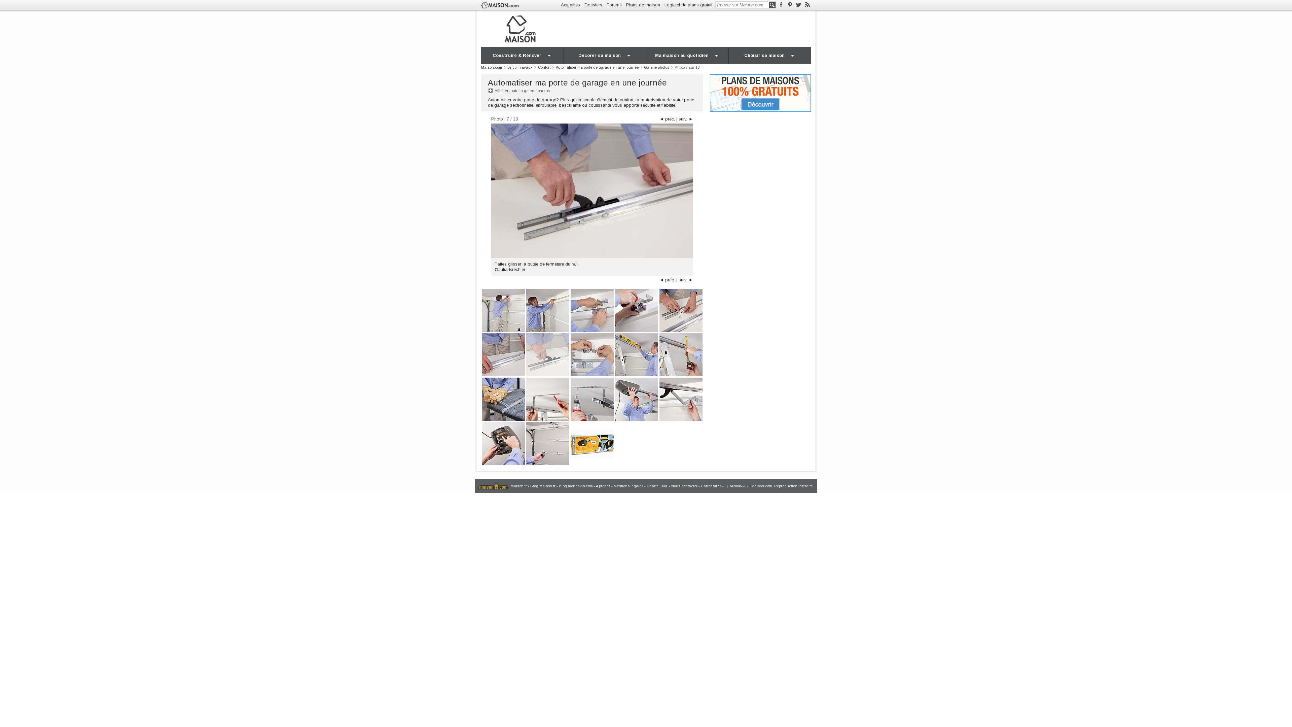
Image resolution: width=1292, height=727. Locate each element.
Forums (614, 4)
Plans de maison (643, 4)
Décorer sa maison (599, 55)
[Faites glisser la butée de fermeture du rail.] (547, 354)
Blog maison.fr (542, 486)
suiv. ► (686, 119)
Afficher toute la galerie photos (522, 91)
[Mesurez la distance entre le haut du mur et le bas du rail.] (681, 354)
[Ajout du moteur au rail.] (636, 398)
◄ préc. (667, 119)
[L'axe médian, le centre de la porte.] (547, 309)
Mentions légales (628, 486)
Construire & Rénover (517, 55)
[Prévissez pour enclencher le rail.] (592, 354)
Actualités (570, 4)
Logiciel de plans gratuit (688, 4)
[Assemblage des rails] (681, 309)
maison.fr (519, 486)
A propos (603, 486)
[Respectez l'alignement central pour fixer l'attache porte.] (592, 309)
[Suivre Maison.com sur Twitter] (798, 4)
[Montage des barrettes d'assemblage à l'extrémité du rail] (503, 354)
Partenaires (711, 486)
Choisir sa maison (764, 55)
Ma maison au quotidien (682, 55)
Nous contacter (684, 486)
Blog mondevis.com (576, 486)
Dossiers (593, 4)
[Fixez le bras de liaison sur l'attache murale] (681, 398)
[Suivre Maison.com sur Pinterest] (789, 4)
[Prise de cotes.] (503, 309)
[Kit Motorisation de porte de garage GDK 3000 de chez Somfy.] (592, 443)
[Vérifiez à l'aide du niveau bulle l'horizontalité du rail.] (636, 354)
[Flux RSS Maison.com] (807, 4)
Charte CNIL (657, 486)
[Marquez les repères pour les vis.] (547, 398)
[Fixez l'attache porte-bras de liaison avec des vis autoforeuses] (636, 309)
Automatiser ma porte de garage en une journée (577, 82)
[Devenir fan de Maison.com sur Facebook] (781, 4)
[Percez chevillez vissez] (592, 398)
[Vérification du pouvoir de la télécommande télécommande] (547, 443)
